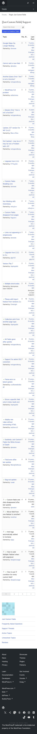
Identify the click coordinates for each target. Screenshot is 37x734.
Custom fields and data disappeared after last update (11, 502)
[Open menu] (34, 3)
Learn (4, 671)
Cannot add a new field (11, 63)
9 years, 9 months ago (31, 361)
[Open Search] (28, 3)
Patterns (23, 665)
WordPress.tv (8, 682)
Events (22, 675)
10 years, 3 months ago (31, 381)
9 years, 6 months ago (31, 286)
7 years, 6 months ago (31, 203)
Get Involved (24, 671)
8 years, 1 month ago (31, 254)
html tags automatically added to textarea (10, 534)
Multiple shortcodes (12, 284)
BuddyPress (7, 699)
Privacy (4, 665)
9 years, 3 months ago (31, 265)
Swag (23, 682)
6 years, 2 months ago (31, 130)
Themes (22, 658)
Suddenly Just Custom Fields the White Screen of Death (12, 442)
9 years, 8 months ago (31, 321)
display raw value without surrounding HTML (9, 422)
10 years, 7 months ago (31, 421)
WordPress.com (8, 688)
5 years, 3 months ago (31, 65)
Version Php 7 (8, 264)
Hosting (5, 661)
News (4, 658)
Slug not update (10, 480)
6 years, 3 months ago (31, 143)
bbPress (6, 695)
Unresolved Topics (9, 638)
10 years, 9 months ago (31, 482)
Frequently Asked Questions (12, 624)
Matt (4, 692)
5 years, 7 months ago (31, 78)
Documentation (7, 675)
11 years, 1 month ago (31, 514)
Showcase (23, 654)
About (4, 654)
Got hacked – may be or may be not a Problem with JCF (12, 143)
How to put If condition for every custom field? (10, 574)
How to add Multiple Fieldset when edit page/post (11, 554)
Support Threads (8, 628)
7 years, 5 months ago (31, 183)
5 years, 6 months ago (31, 45)
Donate (23, 678)
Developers (6, 678)
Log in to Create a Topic (11, 31)
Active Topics (7, 633)
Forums (4, 9)
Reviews (5, 642)
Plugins (22, 661)
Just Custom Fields (9, 619)
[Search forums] (23, 27)
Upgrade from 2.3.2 (12, 161)
